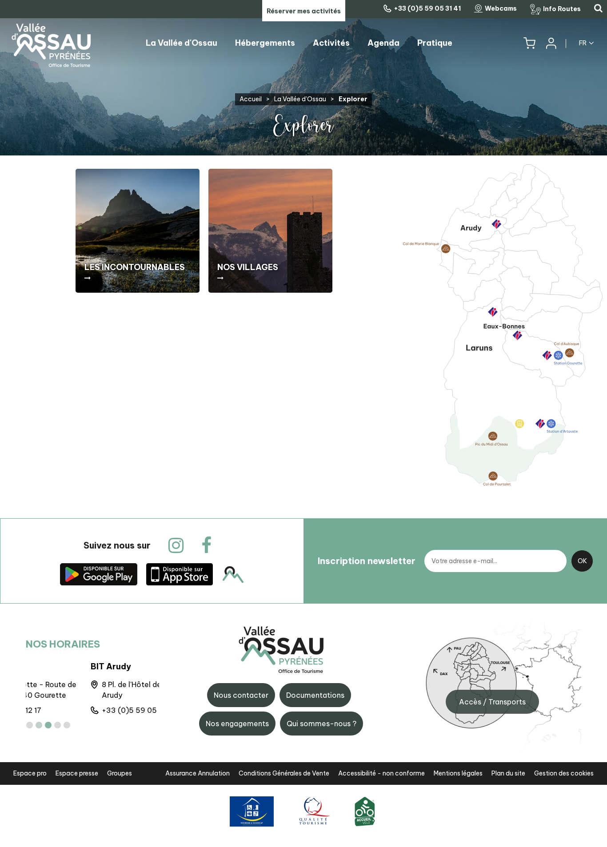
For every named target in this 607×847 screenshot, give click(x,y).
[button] (529, 43)
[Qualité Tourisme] (313, 811)
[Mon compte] (550, 43)
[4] (57, 725)
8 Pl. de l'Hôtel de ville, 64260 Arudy (88, 690)
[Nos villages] (270, 231)
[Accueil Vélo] (364, 811)
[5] (67, 725)
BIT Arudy (46, 666)
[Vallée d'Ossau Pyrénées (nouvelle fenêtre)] (98, 574)
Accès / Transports (492, 701)
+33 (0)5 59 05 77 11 (73, 710)
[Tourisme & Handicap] (252, 811)
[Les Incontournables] (138, 231)
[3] (48, 725)
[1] (29, 725)
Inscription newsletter (366, 560)
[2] (39, 725)
